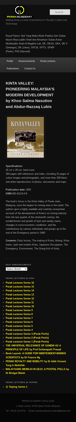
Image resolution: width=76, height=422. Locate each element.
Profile (10, 61)
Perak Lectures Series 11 (20, 302)
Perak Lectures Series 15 (20, 286)
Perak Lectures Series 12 (20, 298)
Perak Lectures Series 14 (20, 290)
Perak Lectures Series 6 (19, 322)
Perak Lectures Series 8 (19, 314)
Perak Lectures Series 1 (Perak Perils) (27, 341)
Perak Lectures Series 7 (19, 318)
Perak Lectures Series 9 (19, 310)
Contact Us (29, 68)
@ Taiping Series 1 (16, 386)
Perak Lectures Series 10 (20, 306)
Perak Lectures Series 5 (19, 326)
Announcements (26, 61)
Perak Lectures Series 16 (20, 282)
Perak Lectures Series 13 (20, 294)
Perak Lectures (47, 61)
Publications (13, 68)
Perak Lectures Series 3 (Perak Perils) (27, 333)
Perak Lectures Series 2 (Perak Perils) (27, 337)
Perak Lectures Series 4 (19, 330)
